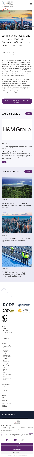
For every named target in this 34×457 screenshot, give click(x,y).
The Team (5, 330)
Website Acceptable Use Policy (7, 371)
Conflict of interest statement (6, 360)
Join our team (5, 400)
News (4, 386)
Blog (4, 388)
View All (29, 113)
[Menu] (31, 4)
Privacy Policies (7, 364)
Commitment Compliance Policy (6, 351)
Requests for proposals (5, 406)
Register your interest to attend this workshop (17, 101)
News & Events (6, 384)
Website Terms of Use (7, 375)
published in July (15, 74)
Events (5, 390)
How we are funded (6, 335)
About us (5, 328)
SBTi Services (6, 338)
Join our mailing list (6, 403)
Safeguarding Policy (6, 366)
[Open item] (8, 304)
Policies (4, 343)
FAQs (3, 397)
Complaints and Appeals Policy (7, 355)
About (3, 326)
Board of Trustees (7, 332)
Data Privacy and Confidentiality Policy (7, 346)
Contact (4, 395)
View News (28, 171)
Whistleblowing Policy (7, 378)
